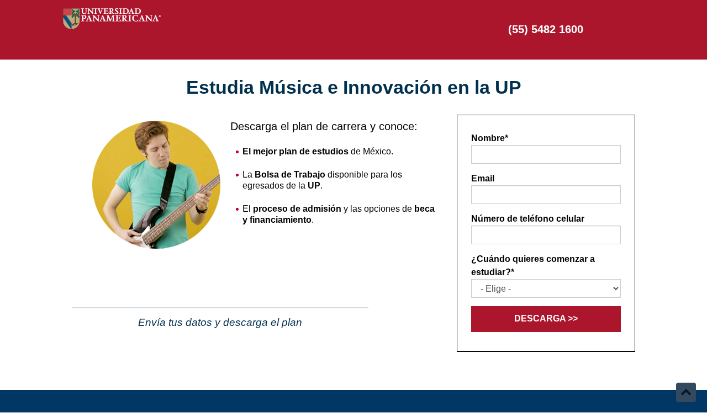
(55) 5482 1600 (545, 29)
